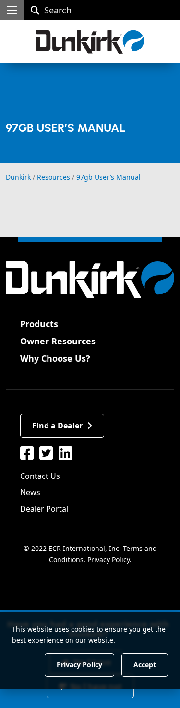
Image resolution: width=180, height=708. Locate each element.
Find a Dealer (57, 425)
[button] (12, 10)
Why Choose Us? (55, 358)
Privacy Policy (108, 559)
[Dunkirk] (90, 41)
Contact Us (40, 476)
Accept (144, 664)
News (30, 492)
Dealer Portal (44, 508)
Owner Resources (58, 341)
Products (39, 324)
